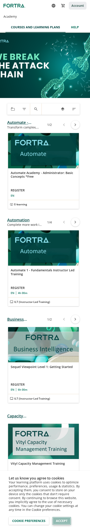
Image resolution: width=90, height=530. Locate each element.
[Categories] (13, 109)
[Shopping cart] (63, 6)
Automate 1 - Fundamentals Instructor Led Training (42, 272)
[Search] (36, 109)
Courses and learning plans (35, 27)
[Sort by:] (74, 109)
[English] (53, 6)
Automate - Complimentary (21, 122)
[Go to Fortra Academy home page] (14, 5)
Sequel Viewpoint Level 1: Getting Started (42, 367)
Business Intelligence (18, 319)
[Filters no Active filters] (24, 109)
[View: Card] (63, 109)
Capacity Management (19, 416)
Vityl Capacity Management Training (38, 464)
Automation (18, 220)
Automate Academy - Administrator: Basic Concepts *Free (42, 175)
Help (75, 27)
